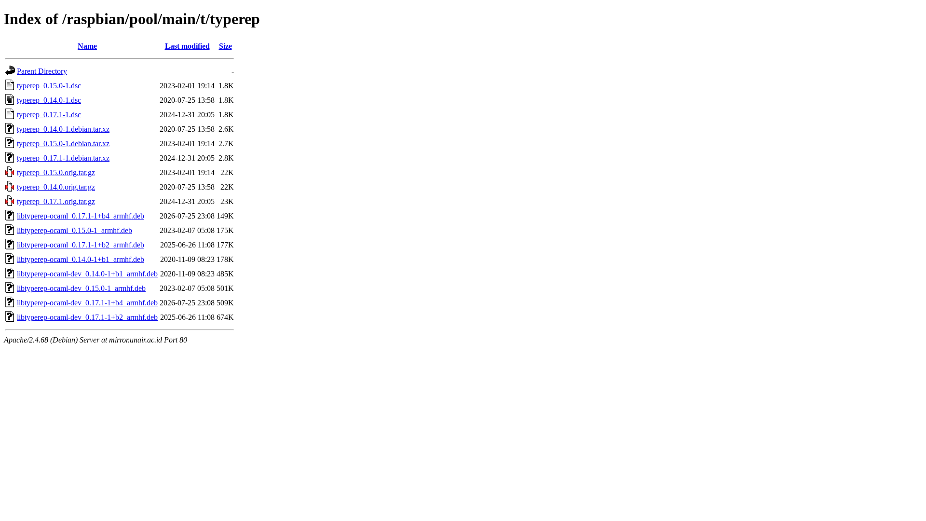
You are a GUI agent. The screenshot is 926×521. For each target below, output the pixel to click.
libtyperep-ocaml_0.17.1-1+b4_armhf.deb (80, 216)
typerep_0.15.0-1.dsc (49, 86)
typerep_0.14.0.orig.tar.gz (56, 187)
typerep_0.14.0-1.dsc (49, 100)
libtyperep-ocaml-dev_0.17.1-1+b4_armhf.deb (87, 303)
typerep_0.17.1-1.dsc (49, 114)
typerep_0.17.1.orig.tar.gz (56, 201)
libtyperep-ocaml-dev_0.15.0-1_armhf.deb (81, 288)
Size (225, 46)
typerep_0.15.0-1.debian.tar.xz (63, 143)
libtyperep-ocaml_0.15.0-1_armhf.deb (74, 230)
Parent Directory (42, 71)
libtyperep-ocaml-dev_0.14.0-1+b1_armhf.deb (87, 274)
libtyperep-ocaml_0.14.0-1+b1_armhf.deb (80, 259)
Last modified (187, 46)
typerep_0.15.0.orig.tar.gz (56, 172)
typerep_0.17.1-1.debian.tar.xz (63, 158)
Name (87, 46)
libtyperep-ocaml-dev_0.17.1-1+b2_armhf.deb (87, 317)
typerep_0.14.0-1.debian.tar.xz (63, 129)
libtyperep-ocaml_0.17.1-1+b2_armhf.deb (80, 245)
